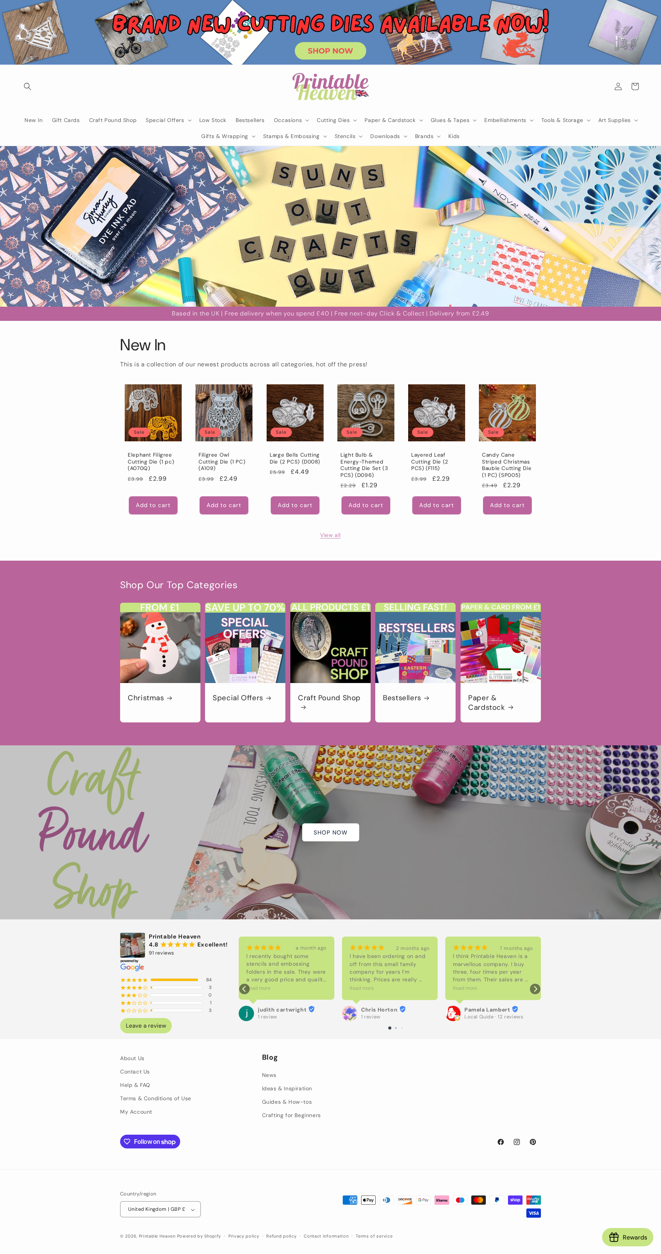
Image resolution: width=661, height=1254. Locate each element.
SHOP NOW (331, 832)
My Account (136, 1112)
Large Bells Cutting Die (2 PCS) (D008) (295, 458)
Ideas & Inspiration (287, 1088)
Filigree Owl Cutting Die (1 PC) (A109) (222, 462)
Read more (258, 988)
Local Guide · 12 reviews (493, 1016)
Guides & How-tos (287, 1102)
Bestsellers (402, 698)
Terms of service (374, 1236)
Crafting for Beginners (291, 1115)
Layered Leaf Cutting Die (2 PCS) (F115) (429, 462)
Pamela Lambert (487, 1009)
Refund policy (281, 1236)
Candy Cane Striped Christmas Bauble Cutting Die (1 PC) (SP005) (506, 465)
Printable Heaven (157, 1236)
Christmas (146, 698)
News (269, 1075)
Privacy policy (243, 1236)
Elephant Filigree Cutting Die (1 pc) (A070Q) (151, 462)
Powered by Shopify (199, 1236)
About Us (132, 1058)
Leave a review (146, 1026)
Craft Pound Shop (329, 698)
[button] (27, 86)
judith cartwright (282, 1009)
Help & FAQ (135, 1085)
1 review (267, 1016)
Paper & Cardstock (486, 702)
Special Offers (238, 698)
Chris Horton (379, 1009)
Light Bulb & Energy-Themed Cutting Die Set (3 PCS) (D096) (364, 465)
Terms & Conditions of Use (155, 1098)
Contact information (326, 1236)
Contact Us (135, 1071)
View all (330, 535)
